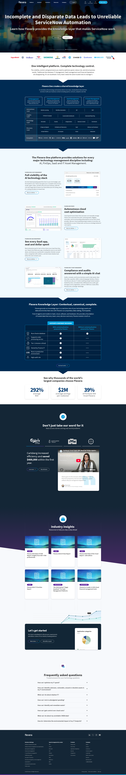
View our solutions (31, 192)
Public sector (27, 766)
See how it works (62, 365)
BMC (50, 761)
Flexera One (73, 744)
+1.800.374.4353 (89, 761)
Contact (95, 3)
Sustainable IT (28, 761)
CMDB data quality (28, 755)
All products (73, 755)
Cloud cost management (30, 751)
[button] (63, 683)
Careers (87, 746)
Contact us (66, 34)
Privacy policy (84, 771)
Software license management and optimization (34, 746)
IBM (49, 744)
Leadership (88, 753)
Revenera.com (88, 759)
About (87, 744)
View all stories (44, 469)
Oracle (50, 746)
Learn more (56, 34)
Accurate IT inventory (29, 757)
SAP (49, 751)
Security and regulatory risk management (33, 759)
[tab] (55, 49)
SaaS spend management (30, 748)
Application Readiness (75, 748)
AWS (50, 757)
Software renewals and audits (30, 744)
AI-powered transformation (30, 764)
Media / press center (90, 755)
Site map (99, 771)
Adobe (50, 764)
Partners (87, 757)
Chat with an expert (47, 641)
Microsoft (50, 748)
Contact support (89, 751)
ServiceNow (51, 755)
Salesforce (51, 759)
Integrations (73, 753)
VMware (50, 753)
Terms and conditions (92, 771)
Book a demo (103, 2)
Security (72, 751)
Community (90, 3)
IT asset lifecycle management (31, 753)
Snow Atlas (73, 746)
